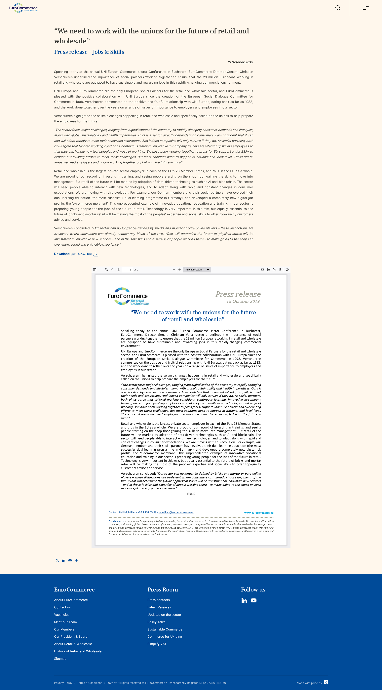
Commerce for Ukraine (164, 636)
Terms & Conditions (89, 682)
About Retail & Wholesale (73, 644)
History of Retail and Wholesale (77, 651)
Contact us (62, 607)
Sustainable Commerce (164, 629)
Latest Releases (159, 607)
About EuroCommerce (71, 600)
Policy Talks (156, 622)
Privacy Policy (63, 682)
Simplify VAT (157, 644)
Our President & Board (71, 636)
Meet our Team (65, 622)
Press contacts (158, 600)
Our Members (64, 629)
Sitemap (60, 659)
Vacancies (61, 615)
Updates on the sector (164, 615)
